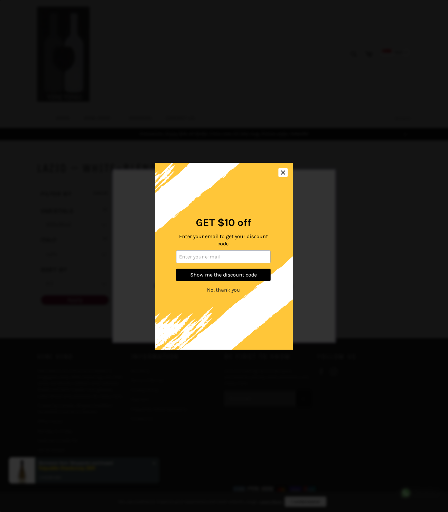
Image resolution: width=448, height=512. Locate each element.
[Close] (283, 172)
